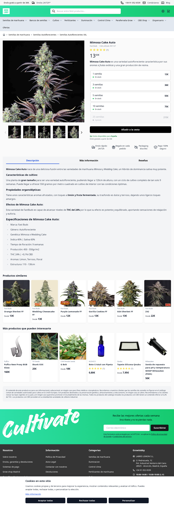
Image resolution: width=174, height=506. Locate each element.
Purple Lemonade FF (71, 311)
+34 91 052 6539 (143, 470)
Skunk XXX (37, 364)
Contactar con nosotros (56, 466)
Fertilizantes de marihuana (101, 471)
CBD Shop (142, 20)
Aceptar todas (45, 500)
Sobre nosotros (10, 457)
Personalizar (128, 500)
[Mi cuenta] (163, 11)
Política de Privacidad (55, 457)
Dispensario (158, 20)
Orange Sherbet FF (14, 311)
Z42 (147, 311)
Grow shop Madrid (11, 471)
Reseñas (143, 160)
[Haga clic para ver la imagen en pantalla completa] (43, 81)
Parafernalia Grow (124, 20)
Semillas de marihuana (13, 20)
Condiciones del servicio (122, 436)
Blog (168, 2)
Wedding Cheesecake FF (43, 313)
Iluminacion (94, 462)
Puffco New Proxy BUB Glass (15, 366)
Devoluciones (52, 471)
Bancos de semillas (38, 20)
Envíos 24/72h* (43, 2)
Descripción (32, 160)
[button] (99, 50)
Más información (89, 160)
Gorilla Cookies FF (98, 311)
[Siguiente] (81, 132)
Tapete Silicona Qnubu (129, 364)
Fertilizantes (70, 20)
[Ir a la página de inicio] (6, 11)
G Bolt (64, 364)
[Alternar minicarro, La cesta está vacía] (168, 11)
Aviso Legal (51, 462)
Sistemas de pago (11, 466)
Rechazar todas (87, 500)
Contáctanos (153, 2)
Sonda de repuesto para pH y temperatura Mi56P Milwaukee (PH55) (157, 369)
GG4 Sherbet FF (125, 311)
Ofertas (6, 27)
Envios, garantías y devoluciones (18, 462)
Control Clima (104, 20)
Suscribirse (160, 427)
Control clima (95, 466)
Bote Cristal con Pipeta (101, 364)
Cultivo (56, 20)
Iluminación (86, 20)
